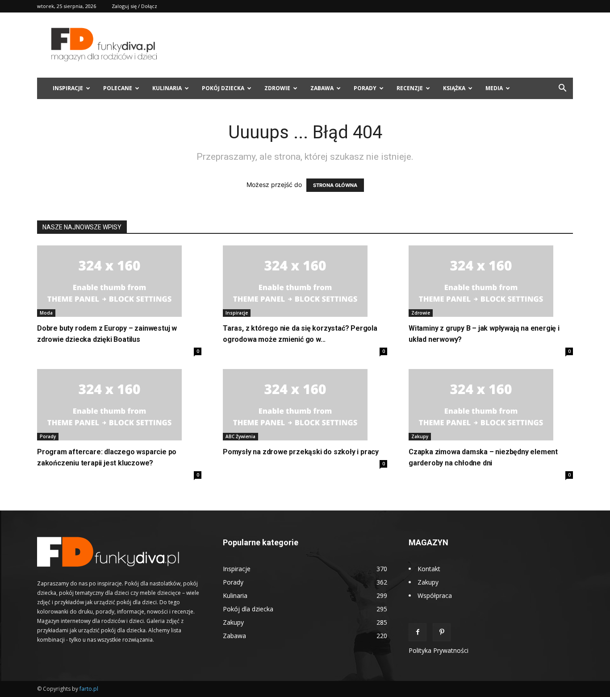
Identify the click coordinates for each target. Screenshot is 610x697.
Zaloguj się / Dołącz (134, 6)
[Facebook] (417, 632)
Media (494, 88)
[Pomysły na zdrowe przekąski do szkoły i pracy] (305, 404)
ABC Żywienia (240, 436)
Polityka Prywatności (438, 650)
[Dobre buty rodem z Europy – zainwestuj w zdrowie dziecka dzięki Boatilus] (119, 281)
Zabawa (322, 88)
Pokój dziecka (223, 88)
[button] (562, 89)
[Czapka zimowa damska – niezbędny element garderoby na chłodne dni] (491, 404)
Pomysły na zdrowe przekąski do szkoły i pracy (301, 452)
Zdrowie (277, 88)
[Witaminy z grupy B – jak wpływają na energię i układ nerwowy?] (491, 281)
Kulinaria (167, 88)
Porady (365, 88)
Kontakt (429, 568)
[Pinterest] (442, 632)
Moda (46, 313)
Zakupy (419, 436)
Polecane (117, 88)
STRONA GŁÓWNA (335, 185)
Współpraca (435, 595)
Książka (454, 88)
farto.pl (88, 689)
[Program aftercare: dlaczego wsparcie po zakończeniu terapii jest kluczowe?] (119, 404)
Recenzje (410, 88)
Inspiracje (68, 88)
